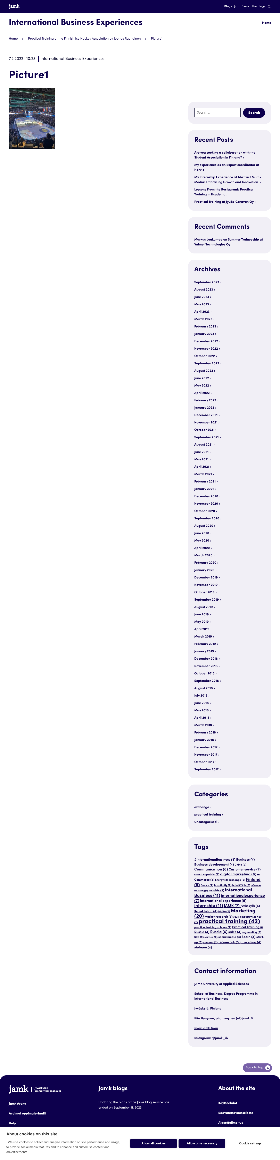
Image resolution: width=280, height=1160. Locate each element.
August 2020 (203, 526)
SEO (199, 937)
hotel (237, 885)
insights (216, 890)
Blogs (228, 6)
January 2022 (204, 408)
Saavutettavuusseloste (235, 1113)
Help (12, 1123)
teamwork (229, 942)
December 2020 (206, 496)
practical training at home (212, 927)
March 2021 (203, 474)
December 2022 (206, 341)
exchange (201, 807)
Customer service (245, 869)
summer (210, 942)
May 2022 (201, 386)
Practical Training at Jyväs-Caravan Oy (224, 202)
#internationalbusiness (215, 860)
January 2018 (204, 740)
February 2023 (205, 326)
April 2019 (201, 629)
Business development (214, 865)
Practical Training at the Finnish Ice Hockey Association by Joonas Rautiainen (84, 39)
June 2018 (201, 703)
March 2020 (203, 555)
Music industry (244, 917)
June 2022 (201, 378)
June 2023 (201, 297)
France (206, 885)
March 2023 (203, 319)
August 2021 (203, 445)
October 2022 (204, 356)
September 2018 (206, 681)
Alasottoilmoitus (230, 1123)
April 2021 (201, 467)
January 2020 (204, 570)
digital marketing (238, 875)
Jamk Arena (17, 1104)
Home (266, 23)
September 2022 (206, 363)
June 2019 (201, 614)
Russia (219, 932)
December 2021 (206, 415)
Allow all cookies (153, 1143)
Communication (211, 870)
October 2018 (204, 673)
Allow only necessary (202, 1143)
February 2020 (205, 563)
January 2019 (204, 651)
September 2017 (206, 769)
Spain (249, 937)
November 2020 (206, 504)
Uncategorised (205, 822)
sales (234, 932)
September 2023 (206, 282)
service (210, 937)
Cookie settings (250, 1143)
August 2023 (203, 290)
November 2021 (205, 422)
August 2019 (203, 607)
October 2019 (204, 592)
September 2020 (206, 518)
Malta (224, 911)
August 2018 (203, 688)
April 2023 (202, 312)
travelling (251, 942)
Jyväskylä (250, 906)
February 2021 (205, 482)
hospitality (223, 885)
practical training (207, 815)
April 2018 (201, 718)
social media (229, 937)
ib (247, 885)
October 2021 (204, 430)
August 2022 (203, 371)
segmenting (251, 932)
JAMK (232, 906)
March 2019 (203, 637)
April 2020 (202, 548)
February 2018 (205, 733)
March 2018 (203, 725)
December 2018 (206, 659)
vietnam (203, 947)
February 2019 (205, 644)
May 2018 (201, 710)
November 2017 (205, 755)
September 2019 (206, 600)
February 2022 (205, 400)
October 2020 (204, 511)
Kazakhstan (205, 911)
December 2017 (205, 747)
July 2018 (200, 696)
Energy (221, 880)
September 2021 (206, 437)
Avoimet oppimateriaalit (27, 1114)
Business (245, 860)
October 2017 (204, 762)
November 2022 (206, 349)
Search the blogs (253, 6)
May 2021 (201, 459)
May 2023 (201, 304)
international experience (223, 901)
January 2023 (204, 334)
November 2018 (206, 666)
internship (208, 906)
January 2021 (204, 489)
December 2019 (206, 577)
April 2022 (202, 393)
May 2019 (201, 622)
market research (219, 917)
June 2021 (201, 452)
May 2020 (201, 541)
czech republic (207, 874)
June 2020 (201, 533)
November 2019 (206, 585)
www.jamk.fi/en (206, 1028)
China (240, 864)
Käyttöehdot (227, 1103)
